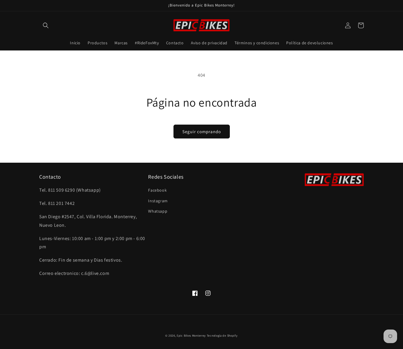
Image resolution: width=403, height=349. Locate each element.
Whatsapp (157, 211)
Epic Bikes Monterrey (191, 335)
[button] (45, 25)
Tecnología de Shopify (222, 335)
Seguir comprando (201, 131)
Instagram (158, 200)
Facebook (157, 190)
